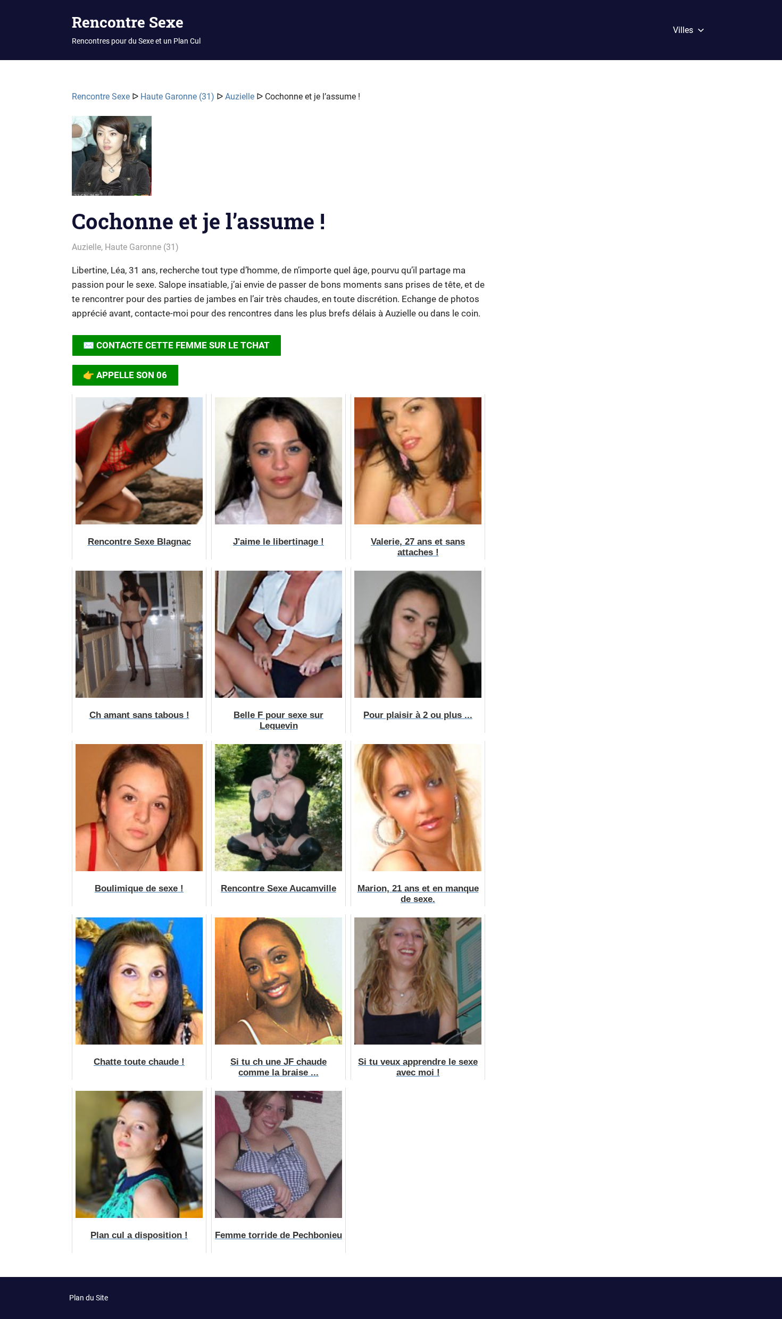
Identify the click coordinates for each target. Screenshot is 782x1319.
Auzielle (239, 96)
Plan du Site (88, 1297)
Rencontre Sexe (128, 22)
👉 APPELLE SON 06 (125, 375)
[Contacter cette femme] (112, 160)
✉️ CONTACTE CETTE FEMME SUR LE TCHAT (176, 345)
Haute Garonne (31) (177, 96)
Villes (683, 30)
